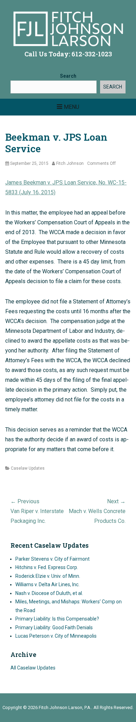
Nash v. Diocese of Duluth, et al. (49, 593)
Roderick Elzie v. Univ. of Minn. (47, 576)
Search (68, 76)
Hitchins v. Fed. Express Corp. (46, 567)
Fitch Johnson (70, 163)
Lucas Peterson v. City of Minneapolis (56, 636)
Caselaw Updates (28, 468)
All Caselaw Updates (32, 668)
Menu (71, 107)
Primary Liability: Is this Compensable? (57, 619)
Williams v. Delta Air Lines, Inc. (47, 584)
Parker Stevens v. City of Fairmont (52, 559)
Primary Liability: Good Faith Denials (54, 627)
